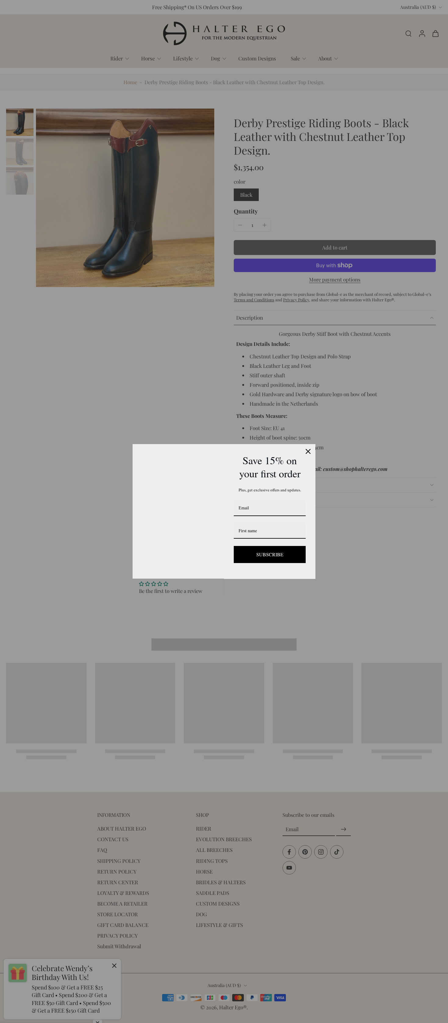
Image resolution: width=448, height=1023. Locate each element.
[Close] (308, 451)
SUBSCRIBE (269, 554)
